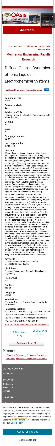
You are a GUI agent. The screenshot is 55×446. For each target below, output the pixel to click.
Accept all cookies (27, 431)
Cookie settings (19, 420)
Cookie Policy (17, 423)
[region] (27, 424)
